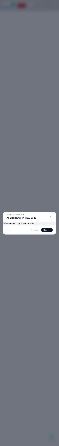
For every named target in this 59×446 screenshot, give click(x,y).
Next (45, 230)
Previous (34, 230)
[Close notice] (50, 216)
